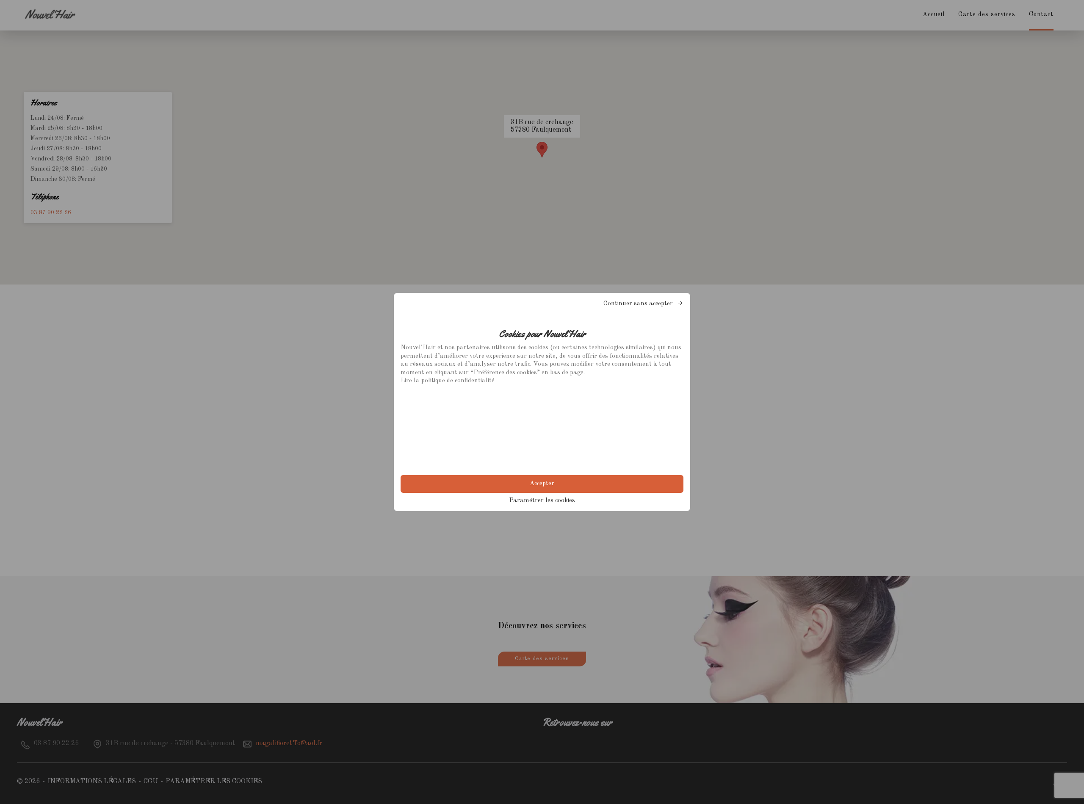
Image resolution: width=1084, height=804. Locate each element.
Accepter (542, 484)
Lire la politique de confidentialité (448, 381)
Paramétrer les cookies (542, 500)
